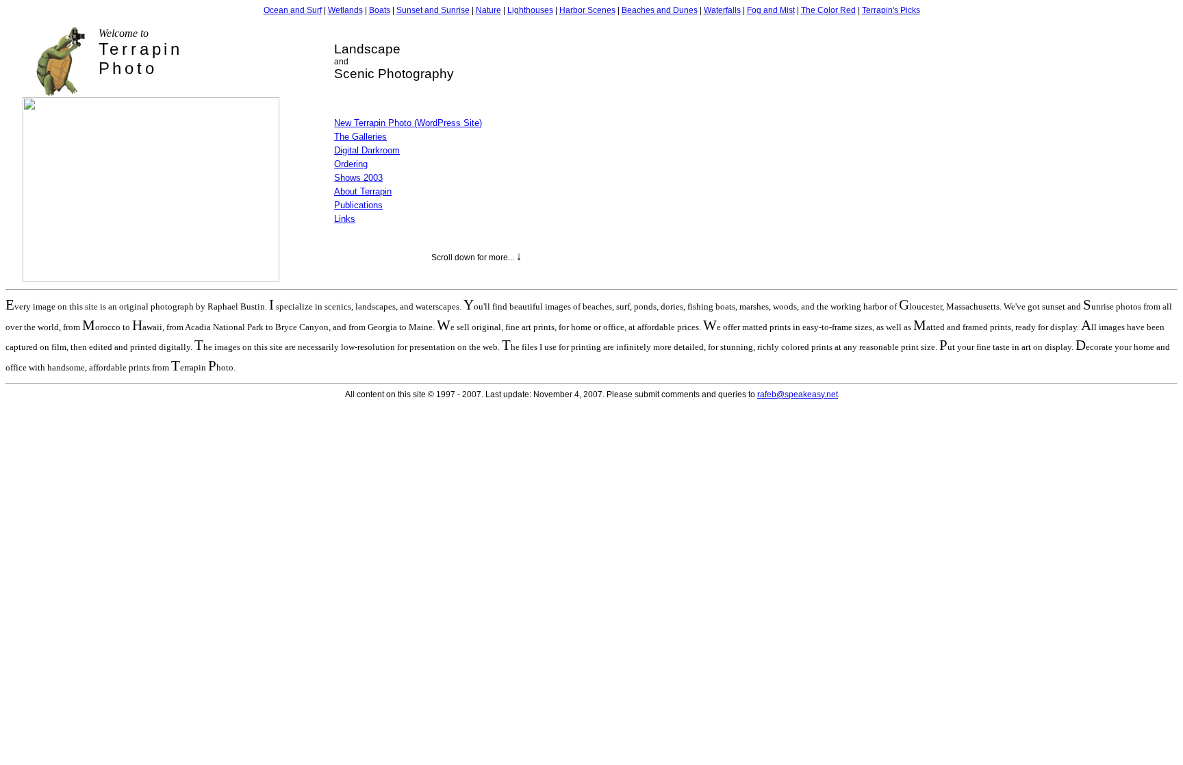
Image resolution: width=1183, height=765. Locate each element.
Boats (379, 10)
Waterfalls (722, 10)
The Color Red (828, 10)
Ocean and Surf (293, 10)
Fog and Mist (771, 10)
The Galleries (360, 136)
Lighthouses (530, 10)
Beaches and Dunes (660, 10)
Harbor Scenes (587, 10)
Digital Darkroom (367, 150)
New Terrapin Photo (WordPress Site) (408, 123)
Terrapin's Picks (891, 10)
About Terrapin (363, 191)
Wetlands (345, 10)
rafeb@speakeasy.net (797, 394)
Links (344, 219)
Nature (488, 10)
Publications (358, 205)
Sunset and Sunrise (433, 10)
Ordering (351, 164)
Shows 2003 (358, 178)
